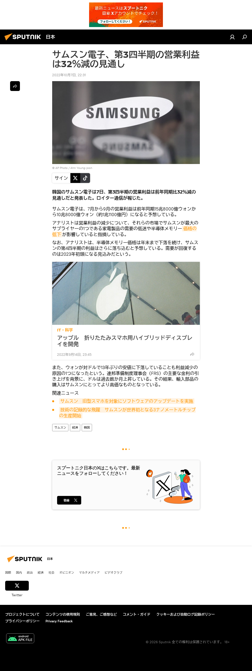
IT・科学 (65, 330)
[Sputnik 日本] (24, 41)
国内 (19, 572)
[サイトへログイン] (232, 37)
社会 (51, 572)
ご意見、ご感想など (101, 614)
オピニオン (66, 572)
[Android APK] (20, 638)
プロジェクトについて (22, 614)
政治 (30, 572)
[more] (192, 354)
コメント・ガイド (136, 614)
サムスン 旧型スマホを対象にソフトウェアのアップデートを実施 (126, 401)
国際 (8, 572)
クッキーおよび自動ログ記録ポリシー (185, 614)
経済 (75, 427)
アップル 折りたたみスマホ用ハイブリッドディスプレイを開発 (124, 341)
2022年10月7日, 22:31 (69, 75)
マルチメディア (89, 572)
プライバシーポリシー (22, 621)
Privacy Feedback (59, 621)
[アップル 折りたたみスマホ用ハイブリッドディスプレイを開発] (126, 293)
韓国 (87, 427)
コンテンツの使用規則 (63, 614)
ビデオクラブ (113, 572)
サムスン (60, 427)
